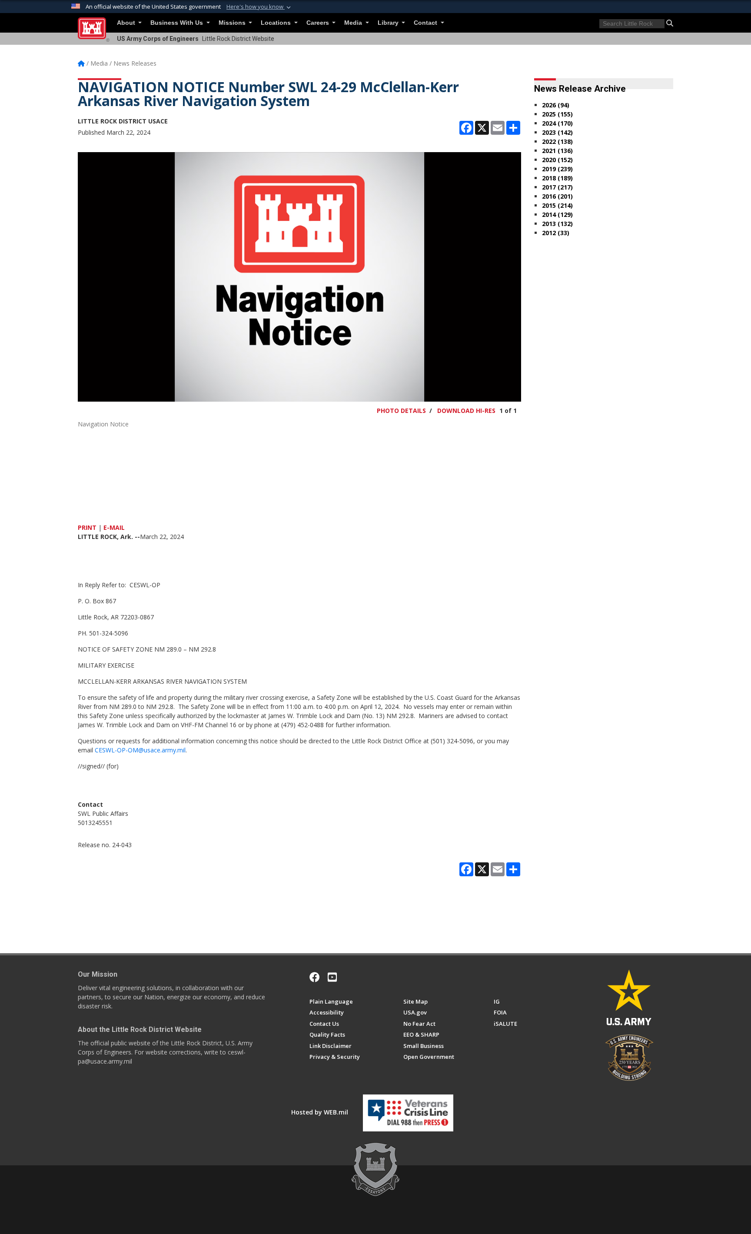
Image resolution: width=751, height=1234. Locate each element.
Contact (426, 23)
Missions (233, 23)
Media (354, 23)
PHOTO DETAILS (401, 410)
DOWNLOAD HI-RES (466, 410)
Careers (318, 23)
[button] (259, 7)
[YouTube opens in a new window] (332, 977)
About (127, 23)
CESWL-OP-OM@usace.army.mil (140, 750)
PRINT (87, 527)
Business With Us (177, 23)
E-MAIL (114, 527)
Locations (276, 23)
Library (389, 23)
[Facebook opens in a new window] (314, 977)
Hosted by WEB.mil (319, 1112)
